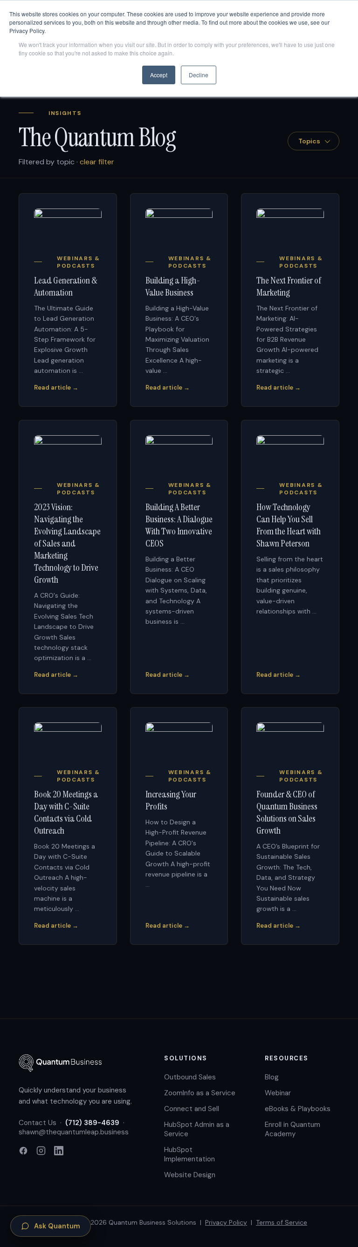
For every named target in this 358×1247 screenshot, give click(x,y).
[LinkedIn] (58, 1152)
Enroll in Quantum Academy (292, 1129)
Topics (309, 141)
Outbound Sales (190, 1077)
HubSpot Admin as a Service (196, 1129)
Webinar (278, 1093)
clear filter (97, 162)
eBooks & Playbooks (297, 1108)
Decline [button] (198, 75)
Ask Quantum (57, 1226)
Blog (272, 1077)
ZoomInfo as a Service (199, 1093)
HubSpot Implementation (189, 1154)
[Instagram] (41, 1152)
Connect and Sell (191, 1108)
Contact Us (37, 1122)
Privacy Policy (226, 1222)
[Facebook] (23, 1152)
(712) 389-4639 (92, 1122)
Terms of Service (281, 1222)
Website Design (189, 1175)
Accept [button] (158, 75)
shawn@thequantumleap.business (74, 1132)
